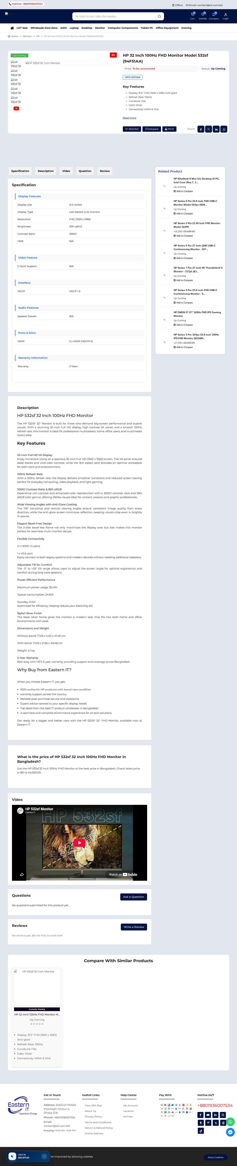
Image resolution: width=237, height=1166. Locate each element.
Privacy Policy (93, 1116)
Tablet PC (147, 27)
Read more (129, 117)
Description (46, 171)
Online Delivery (94, 1133)
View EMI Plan (93, 1105)
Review (105, 171)
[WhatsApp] (230, 1121)
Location (128, 1111)
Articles (128, 1116)
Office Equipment (167, 27)
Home (14, 36)
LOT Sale (22, 27)
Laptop (74, 27)
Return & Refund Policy (99, 1127)
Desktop (87, 27)
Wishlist (133, 129)
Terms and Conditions (98, 1122)
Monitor (100, 27)
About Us (90, 1111)
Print (170, 129)
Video (66, 171)
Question (85, 171)
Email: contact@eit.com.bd (205, 5)
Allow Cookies (215, 1157)
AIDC (63, 27)
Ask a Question (133, 896)
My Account (130, 1105)
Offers (179, 5)
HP (37, 36)
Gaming (186, 27)
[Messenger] (230, 1132)
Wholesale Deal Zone (44, 27)
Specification (20, 171)
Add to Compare (184, 191)
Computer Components (123, 27)
